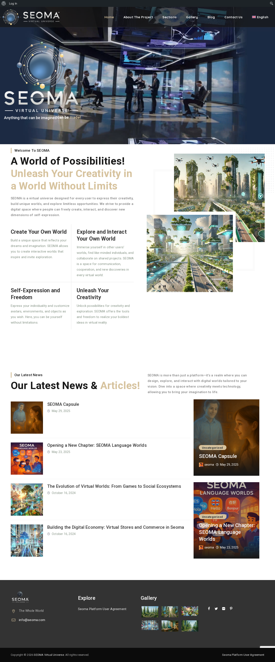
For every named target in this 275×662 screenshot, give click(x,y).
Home (109, 17)
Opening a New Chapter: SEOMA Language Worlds (97, 445)
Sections (169, 17)
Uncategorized (212, 447)
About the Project (138, 17)
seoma (209, 464)
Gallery (192, 17)
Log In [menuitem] (13, 3)
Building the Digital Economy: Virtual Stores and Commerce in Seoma (115, 527)
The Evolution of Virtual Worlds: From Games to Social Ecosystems (114, 486)
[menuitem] (4, 3)
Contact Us (234, 17)
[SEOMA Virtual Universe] (33, 17)
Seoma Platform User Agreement (102, 609)
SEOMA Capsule (63, 404)
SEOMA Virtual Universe (49, 654)
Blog (211, 17)
